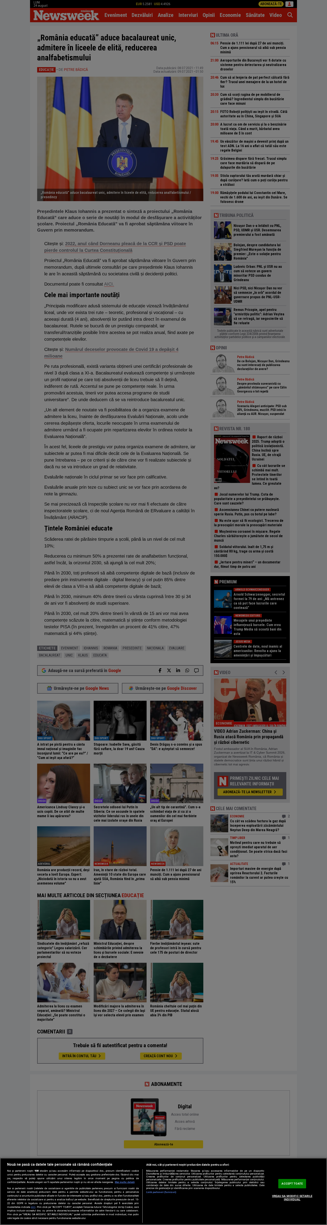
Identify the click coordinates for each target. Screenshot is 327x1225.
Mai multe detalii (125, 1182)
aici (33, 1207)
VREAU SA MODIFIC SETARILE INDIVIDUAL (292, 1197)
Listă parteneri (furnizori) (161, 1192)
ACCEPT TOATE (292, 1183)
